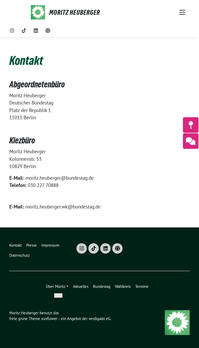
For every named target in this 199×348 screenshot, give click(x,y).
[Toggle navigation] (182, 12)
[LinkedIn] (36, 30)
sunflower (49, 318)
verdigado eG (99, 318)
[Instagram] (12, 30)
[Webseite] (48, 30)
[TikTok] (24, 30)
